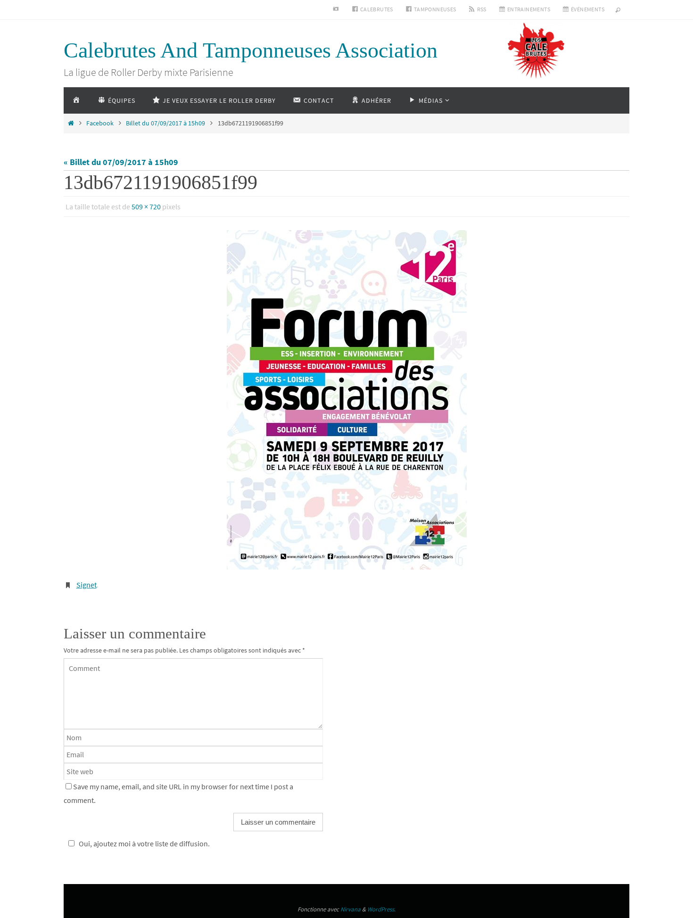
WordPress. (381, 909)
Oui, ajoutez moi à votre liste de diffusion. (144, 843)
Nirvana (350, 909)
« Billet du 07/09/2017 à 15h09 (121, 162)
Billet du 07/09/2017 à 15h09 (165, 123)
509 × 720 (146, 206)
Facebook (100, 123)
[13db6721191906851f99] (346, 400)
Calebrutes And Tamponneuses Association (250, 50)
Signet (86, 584)
